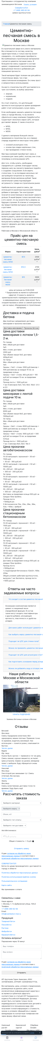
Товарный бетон (8, 921)
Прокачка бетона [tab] (31, 328)
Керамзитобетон (8, 935)
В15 (23, 277)
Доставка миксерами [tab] (13, 328)
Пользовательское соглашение (14, 881)
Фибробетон (7, 931)
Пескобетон (6, 925)
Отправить (21, 973)
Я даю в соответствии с (20, 855)
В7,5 (23, 257)
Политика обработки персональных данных (20, 873)
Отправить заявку (21, 848)
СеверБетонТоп (21, 8)
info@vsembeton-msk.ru (11, 914)
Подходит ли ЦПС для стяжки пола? (23, 641)
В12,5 (23, 267)
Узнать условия (30, 4)
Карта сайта (7, 885)
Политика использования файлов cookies (19, 877)
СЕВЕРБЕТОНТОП (9, 863)
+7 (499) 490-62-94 (21, 10)
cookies (32, 1032)
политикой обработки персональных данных (20, 858)
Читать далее (7, 748)
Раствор (5, 928)
